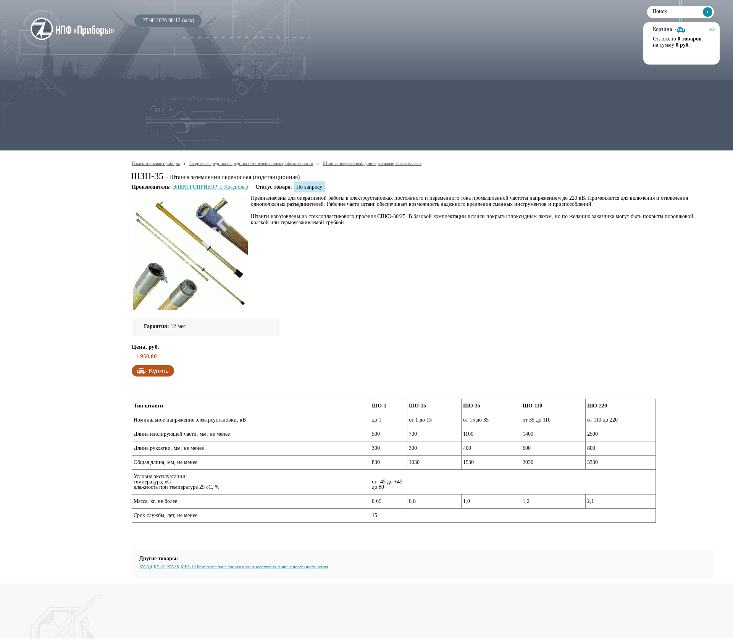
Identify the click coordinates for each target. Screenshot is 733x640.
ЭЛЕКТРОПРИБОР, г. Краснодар (210, 187)
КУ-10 (160, 566)
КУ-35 (173, 566)
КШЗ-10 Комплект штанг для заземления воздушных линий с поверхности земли (254, 566)
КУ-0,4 (145, 566)
